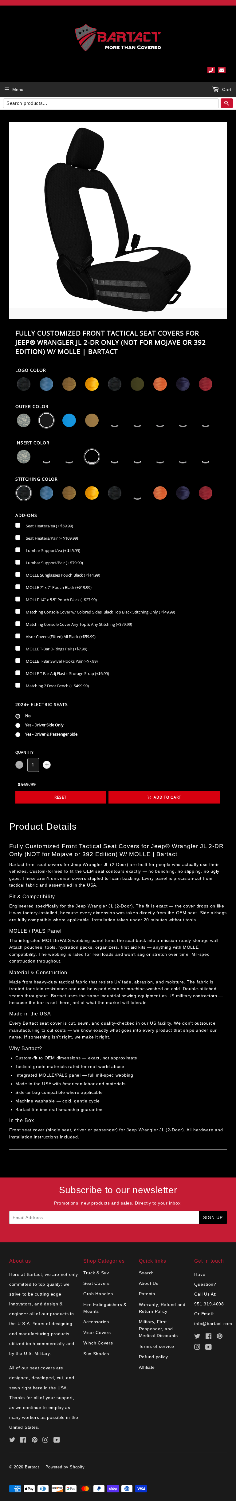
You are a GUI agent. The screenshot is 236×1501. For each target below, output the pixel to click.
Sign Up (213, 1217)
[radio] (23, 714)
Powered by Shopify (65, 1467)
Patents (147, 1293)
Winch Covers (98, 1342)
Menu (17, 89)
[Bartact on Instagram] (45, 1440)
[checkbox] (44, 525)
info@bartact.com (213, 1323)
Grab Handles (98, 1293)
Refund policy (153, 1356)
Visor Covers (97, 1332)
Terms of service (156, 1346)
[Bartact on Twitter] (12, 1440)
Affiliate (147, 1367)
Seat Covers (96, 1283)
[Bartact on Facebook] (23, 1440)
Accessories (96, 1321)
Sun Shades (96, 1353)
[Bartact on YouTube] (56, 1440)
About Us (149, 1283)
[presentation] (30, 370)
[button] (23, 384)
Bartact (32, 1467)
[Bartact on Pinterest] (34, 1440)
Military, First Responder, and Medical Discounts (158, 1328)
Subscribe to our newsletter (118, 1190)
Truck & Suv (96, 1272)
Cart (226, 89)
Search (146, 1272)
